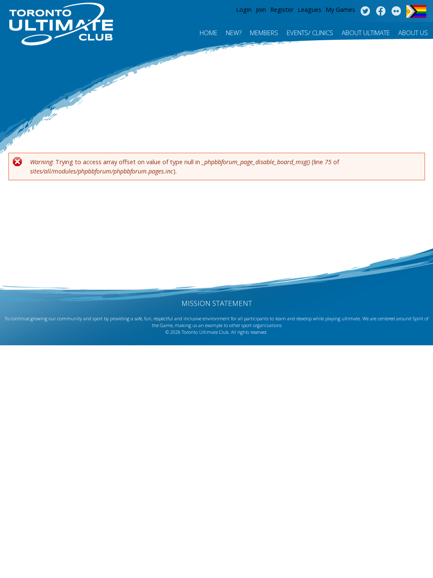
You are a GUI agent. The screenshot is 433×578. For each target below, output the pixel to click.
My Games (340, 10)
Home (208, 32)
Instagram (396, 11)
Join (261, 10)
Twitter (365, 11)
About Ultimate (366, 32)
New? (233, 32)
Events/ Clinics (310, 32)
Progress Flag (416, 11)
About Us (413, 32)
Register (281, 10)
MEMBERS (264, 32)
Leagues (309, 10)
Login (244, 10)
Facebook (380, 11)
